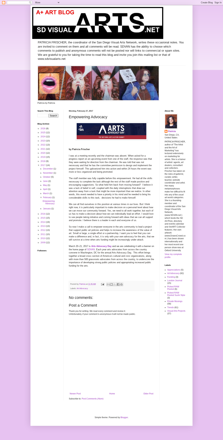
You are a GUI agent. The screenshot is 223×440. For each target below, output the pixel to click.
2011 (43, 234)
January (47, 208)
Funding (171, 277)
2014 (43, 222)
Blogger (124, 417)
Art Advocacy (82, 288)
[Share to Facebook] (118, 284)
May (45, 185)
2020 (43, 153)
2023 (43, 141)
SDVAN (91, 249)
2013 (43, 226)
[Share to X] (115, 284)
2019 (43, 157)
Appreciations (173, 270)
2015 (43, 218)
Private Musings (174, 301)
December (48, 169)
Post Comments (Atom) (92, 399)
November (48, 173)
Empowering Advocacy (49, 202)
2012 (43, 230)
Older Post (148, 393)
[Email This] (108, 284)
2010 (43, 238)
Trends (170, 307)
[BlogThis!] (111, 284)
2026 (43, 128)
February (47, 197)
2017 (43, 165)
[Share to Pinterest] (121, 284)
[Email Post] (102, 284)
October (47, 177)
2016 (43, 214)
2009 (43, 242)
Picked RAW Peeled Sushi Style (176, 294)
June (45, 181)
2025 (43, 132)
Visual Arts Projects (176, 311)
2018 (43, 161)
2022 (43, 145)
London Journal (174, 280)
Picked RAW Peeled (173, 287)
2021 (43, 149)
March (46, 193)
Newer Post (75, 393)
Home (112, 393)
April (45, 189)
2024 (43, 136)
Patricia (172, 131)
